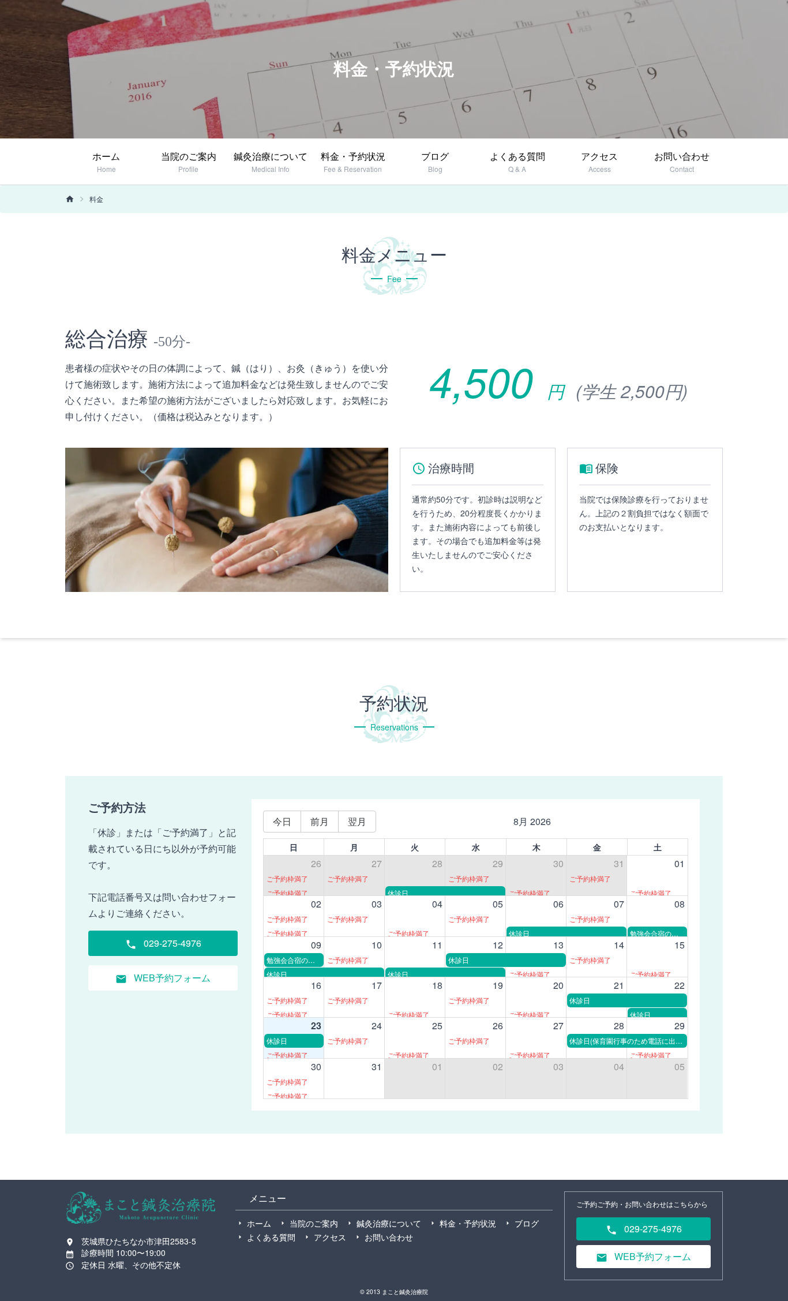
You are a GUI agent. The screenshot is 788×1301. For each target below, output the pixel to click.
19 (498, 985)
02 (316, 903)
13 (558, 944)
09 (316, 944)
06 (558, 903)
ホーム (259, 1223)
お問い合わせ (389, 1237)
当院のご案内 (314, 1223)
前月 (319, 821)
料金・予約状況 (468, 1223)
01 (679, 863)
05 (498, 903)
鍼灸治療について (389, 1223)
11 (437, 944)
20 (558, 985)
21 (619, 985)
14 (619, 944)
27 (377, 863)
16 (316, 985)
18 (437, 985)
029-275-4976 (171, 943)
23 (316, 1025)
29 (498, 863)
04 (437, 903)
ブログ (527, 1223)
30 (558, 863)
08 (679, 903)
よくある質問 (271, 1237)
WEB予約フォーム (171, 977)
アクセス (330, 1237)
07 (619, 903)
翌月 (357, 821)
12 (498, 944)
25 (437, 1025)
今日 (282, 821)
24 (377, 1025)
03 (377, 903)
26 (316, 863)
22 (679, 985)
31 (619, 863)
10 (377, 944)
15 (679, 944)
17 (377, 985)
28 (437, 863)
